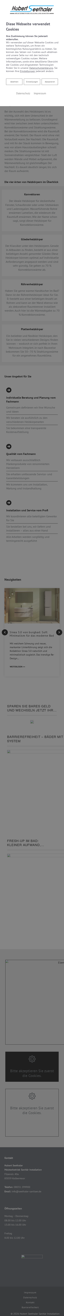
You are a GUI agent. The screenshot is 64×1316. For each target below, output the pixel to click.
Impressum (40, 93)
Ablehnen (14, 81)
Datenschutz (23, 93)
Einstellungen (32, 82)
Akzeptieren (50, 82)
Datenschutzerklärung (41, 68)
